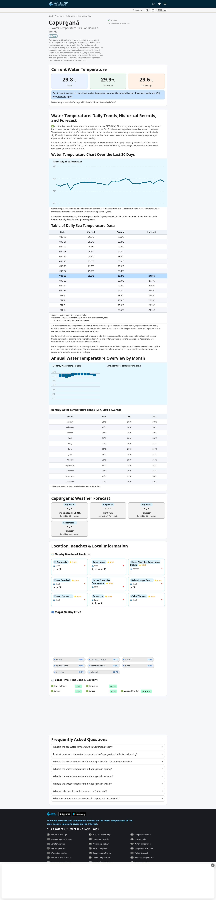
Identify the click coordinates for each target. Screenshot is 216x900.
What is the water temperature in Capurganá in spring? (82, 768)
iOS (158, 93)
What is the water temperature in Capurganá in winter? (82, 783)
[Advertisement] (61, 881)
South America (55, 16)
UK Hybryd (162, 10)
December (70, 481)
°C (147, 10)
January (70, 422)
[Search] (153, 3)
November (70, 476)
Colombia (70, 16)
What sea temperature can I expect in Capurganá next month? (86, 798)
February (70, 427)
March (70, 432)
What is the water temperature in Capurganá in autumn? (83, 776)
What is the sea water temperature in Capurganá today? (82, 746)
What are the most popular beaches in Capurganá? (80, 791)
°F (153, 10)
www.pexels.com (123, 23)
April (70, 438)
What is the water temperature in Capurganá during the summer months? (92, 761)
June (70, 449)
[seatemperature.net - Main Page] (58, 4)
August (70, 459)
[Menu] (165, 3)
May (70, 443)
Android (61, 96)
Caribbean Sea (84, 16)
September (70, 465)
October (70, 470)
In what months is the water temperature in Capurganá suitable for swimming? (95, 754)
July (70, 454)
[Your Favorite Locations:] (159, 3)
